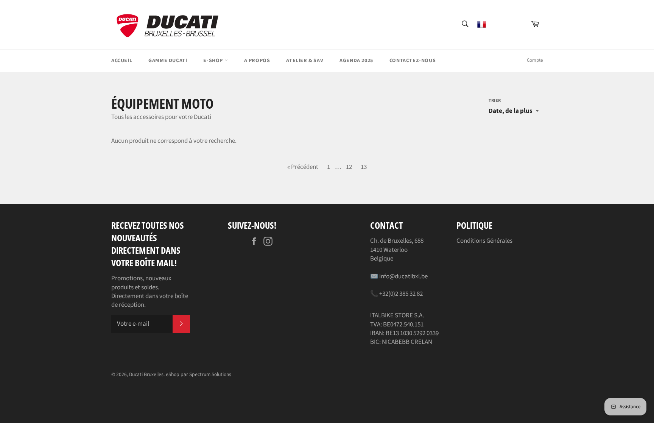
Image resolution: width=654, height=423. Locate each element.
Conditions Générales (484, 240)
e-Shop (213, 60)
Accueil (121, 60)
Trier (495, 101)
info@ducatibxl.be (403, 276)
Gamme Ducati (167, 60)
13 (364, 167)
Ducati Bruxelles (146, 374)
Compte (535, 60)
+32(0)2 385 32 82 (401, 293)
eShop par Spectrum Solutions (198, 374)
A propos (257, 60)
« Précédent (302, 167)
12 (349, 167)
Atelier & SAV (304, 60)
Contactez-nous (412, 60)
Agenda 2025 (356, 60)
